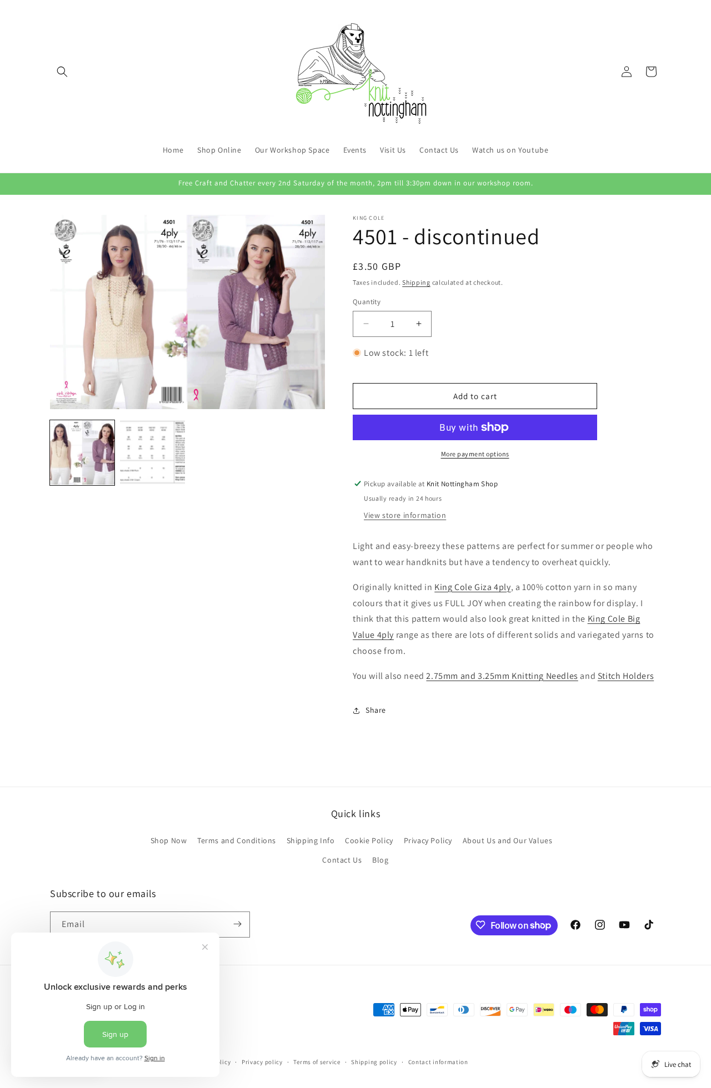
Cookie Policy (369, 840)
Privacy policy (262, 1062)
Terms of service (316, 1062)
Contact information (438, 1062)
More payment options (475, 454)
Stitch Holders (626, 676)
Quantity (366, 301)
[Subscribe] (237, 924)
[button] (62, 71)
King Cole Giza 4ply (472, 587)
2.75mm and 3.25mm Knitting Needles (502, 676)
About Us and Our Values (508, 840)
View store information (405, 515)
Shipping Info (311, 840)
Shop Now (169, 840)
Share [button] (375, 710)
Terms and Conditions (236, 840)
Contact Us (342, 860)
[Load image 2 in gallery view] (152, 452)
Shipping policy (374, 1062)
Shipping (416, 282)
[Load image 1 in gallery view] (82, 452)
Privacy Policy (428, 840)
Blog (380, 860)
